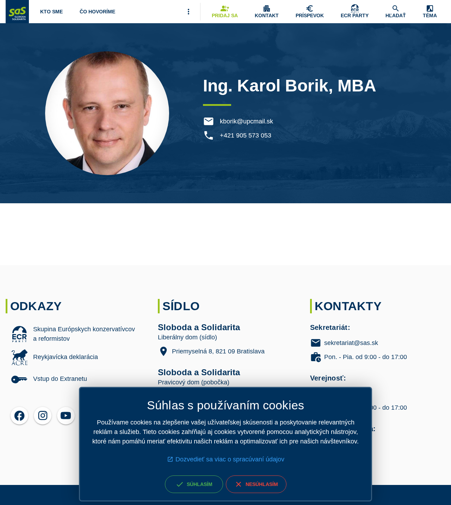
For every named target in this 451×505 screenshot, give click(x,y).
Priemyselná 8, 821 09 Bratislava (218, 351)
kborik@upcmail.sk (246, 121)
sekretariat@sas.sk (351, 342)
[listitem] (73, 334)
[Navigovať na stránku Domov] (17, 11)
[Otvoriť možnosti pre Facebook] (19, 415)
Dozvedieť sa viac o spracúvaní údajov (229, 459)
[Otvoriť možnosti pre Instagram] (42, 415)
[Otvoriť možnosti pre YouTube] (66, 415)
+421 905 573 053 (245, 135)
